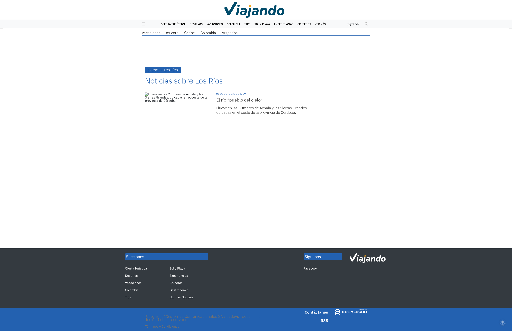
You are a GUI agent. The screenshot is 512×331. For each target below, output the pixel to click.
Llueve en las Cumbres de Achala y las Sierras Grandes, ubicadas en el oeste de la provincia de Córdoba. (262, 110)
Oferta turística (173, 24)
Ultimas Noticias (181, 297)
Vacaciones (215, 24)
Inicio (153, 70)
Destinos (196, 24)
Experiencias (283, 24)
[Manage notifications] (502, 322)
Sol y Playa (262, 24)
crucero (172, 32)
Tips (247, 24)
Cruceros (304, 24)
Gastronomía (179, 290)
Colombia (233, 24)
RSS (324, 320)
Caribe (189, 32)
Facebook (310, 268)
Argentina (230, 32)
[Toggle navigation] (142, 24)
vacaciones (151, 32)
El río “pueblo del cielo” (239, 100)
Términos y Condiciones (162, 326)
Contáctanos (316, 312)
